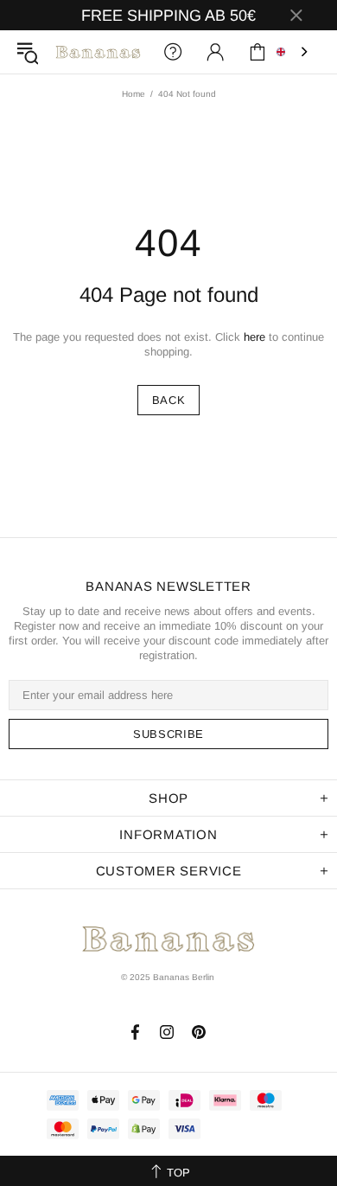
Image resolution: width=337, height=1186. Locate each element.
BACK (169, 400)
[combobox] (294, 52)
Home (133, 94)
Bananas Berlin (98, 52)
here (254, 336)
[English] (294, 52)
